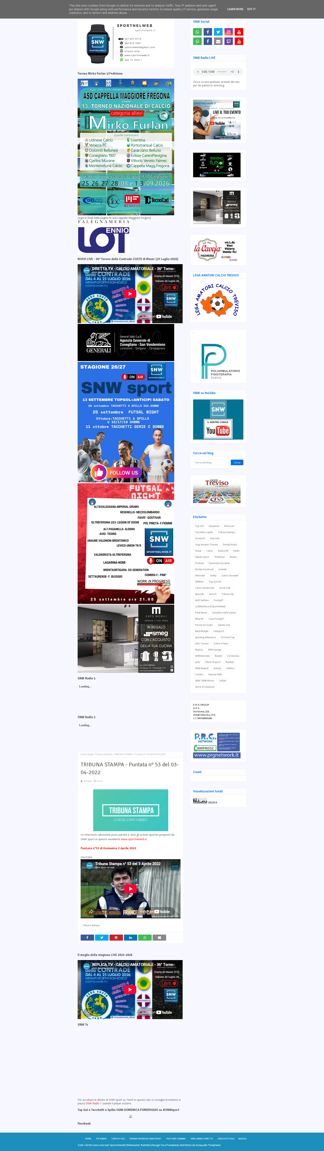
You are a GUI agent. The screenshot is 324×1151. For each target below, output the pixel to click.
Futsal (198, 550)
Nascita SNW (215, 674)
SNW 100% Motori (204, 680)
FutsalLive (214, 526)
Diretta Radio (230, 544)
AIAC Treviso (202, 643)
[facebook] (208, 32)
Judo (197, 662)
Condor (199, 674)
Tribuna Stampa (103, 754)
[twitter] (218, 32)
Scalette (223, 569)
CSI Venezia (233, 655)
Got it (251, 9)
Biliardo (199, 618)
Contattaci (118, 1138)
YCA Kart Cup (228, 637)
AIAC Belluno (202, 600)
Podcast (199, 563)
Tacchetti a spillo (204, 532)
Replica (199, 649)
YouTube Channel (176, 1138)
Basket (218, 655)
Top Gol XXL (215, 581)
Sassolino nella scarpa (224, 612)
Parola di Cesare (204, 625)
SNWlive (199, 581)
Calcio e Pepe (221, 643)
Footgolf (218, 600)
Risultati (230, 662)
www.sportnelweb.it (134, 839)
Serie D (213, 594)
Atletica (230, 668)
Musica (242, 1138)
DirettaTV (200, 538)
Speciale (199, 594)
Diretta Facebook (204, 569)
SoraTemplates (170, 1145)
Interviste (200, 575)
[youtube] (239, 32)
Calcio (209, 550)
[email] (218, 41)
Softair (222, 680)
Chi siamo (101, 1138)
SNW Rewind (201, 668)
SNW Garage (214, 649)
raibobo (87, 781)
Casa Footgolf (216, 618)
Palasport (219, 631)
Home (88, 1138)
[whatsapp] (197, 32)
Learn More (235, 9)
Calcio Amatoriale (204, 587)
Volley (213, 575)
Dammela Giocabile (219, 563)
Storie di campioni (204, 686)
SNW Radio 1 (94, 1103)
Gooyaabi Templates (208, 1145)
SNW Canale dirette (202, 1138)
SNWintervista (202, 655)
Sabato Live (224, 625)
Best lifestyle (201, 631)
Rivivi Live (229, 526)
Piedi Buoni (201, 612)
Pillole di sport (212, 662)
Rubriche (215, 538)
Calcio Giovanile (229, 575)
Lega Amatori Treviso (206, 544)
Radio (236, 550)
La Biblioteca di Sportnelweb (210, 606)
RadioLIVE (223, 550)
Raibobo (146, 1145)
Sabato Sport (202, 557)
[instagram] (228, 32)
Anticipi (217, 668)
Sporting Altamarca (205, 637)
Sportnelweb (117, 1145)
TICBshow (219, 557)
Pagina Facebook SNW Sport (145, 1138)
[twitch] (228, 41)
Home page (87, 754)
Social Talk (224, 587)
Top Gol (199, 526)
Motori (233, 557)
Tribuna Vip (228, 594)
